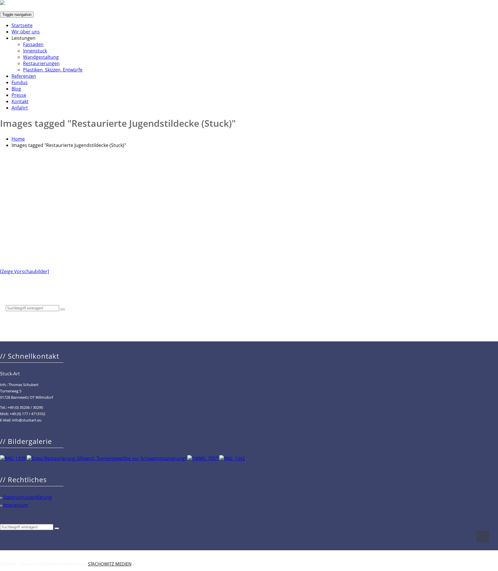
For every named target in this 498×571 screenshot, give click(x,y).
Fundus (20, 82)
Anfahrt (20, 108)
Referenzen (24, 76)
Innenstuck (35, 51)
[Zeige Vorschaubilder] (24, 271)
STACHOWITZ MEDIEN (109, 564)
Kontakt (20, 101)
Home (18, 139)
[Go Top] (482, 536)
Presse (19, 95)
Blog (16, 89)
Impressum (15, 505)
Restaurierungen (41, 63)
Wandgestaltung (41, 57)
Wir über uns (26, 32)
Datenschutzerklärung (27, 497)
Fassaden (33, 44)
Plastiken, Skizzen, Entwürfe (52, 70)
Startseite (22, 25)
